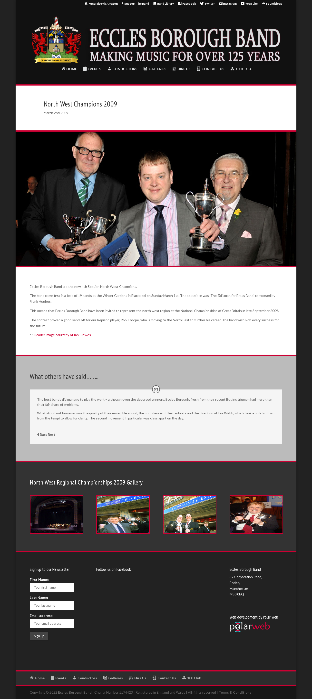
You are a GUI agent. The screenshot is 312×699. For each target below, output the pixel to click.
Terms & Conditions (235, 692)
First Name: (39, 579)
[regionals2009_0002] (123, 534)
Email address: (41, 615)
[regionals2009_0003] (189, 534)
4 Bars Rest (46, 434)
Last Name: (39, 597)
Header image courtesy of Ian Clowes (62, 335)
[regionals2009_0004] (256, 534)
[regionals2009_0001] (56, 534)
